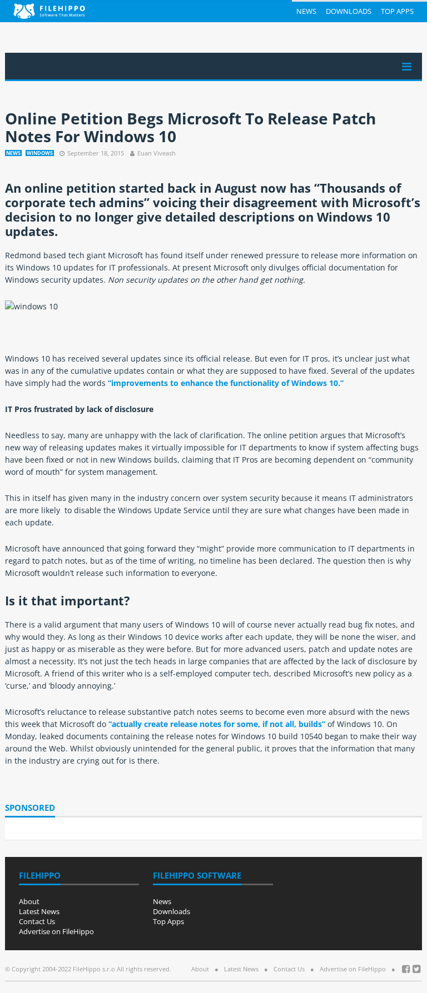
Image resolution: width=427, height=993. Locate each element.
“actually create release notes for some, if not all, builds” (216, 724)
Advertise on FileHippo (56, 931)
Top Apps (397, 11)
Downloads (348, 11)
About (29, 901)
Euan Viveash (156, 153)
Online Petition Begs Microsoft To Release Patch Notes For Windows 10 (190, 127)
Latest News (39, 911)
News (306, 11)
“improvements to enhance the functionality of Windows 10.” (226, 383)
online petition (70, 187)
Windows (40, 153)
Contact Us (37, 921)
